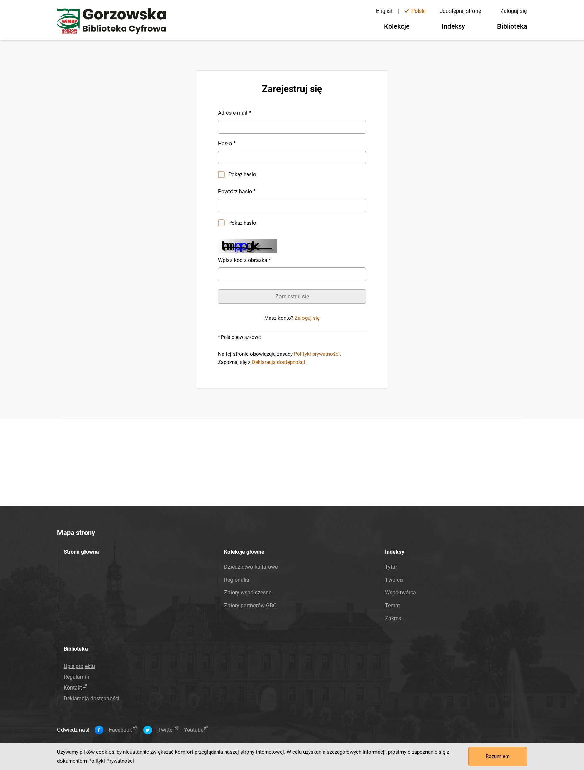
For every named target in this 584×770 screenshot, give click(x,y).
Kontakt (73, 687)
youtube (193, 730)
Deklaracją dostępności (278, 362)
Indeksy (453, 26)
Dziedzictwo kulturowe (251, 567)
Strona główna (81, 552)
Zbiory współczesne (247, 592)
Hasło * (227, 143)
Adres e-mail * (234, 113)
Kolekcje (397, 26)
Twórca (394, 580)
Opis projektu (79, 666)
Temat (392, 605)
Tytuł (391, 567)
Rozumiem (498, 756)
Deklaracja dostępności (91, 698)
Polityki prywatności (317, 354)
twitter (165, 730)
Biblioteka (512, 26)
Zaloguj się (513, 11)
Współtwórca (400, 592)
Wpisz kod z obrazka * (244, 260)
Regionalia (236, 580)
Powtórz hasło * (237, 191)
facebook (120, 730)
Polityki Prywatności (111, 761)
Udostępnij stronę (460, 11)
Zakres (393, 618)
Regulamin (76, 677)
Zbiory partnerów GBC (250, 605)
